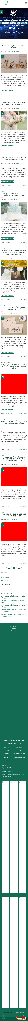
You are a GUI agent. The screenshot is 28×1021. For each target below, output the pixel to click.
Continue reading (14, 36)
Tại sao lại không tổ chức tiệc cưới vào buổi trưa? (14, 46)
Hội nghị (6, 753)
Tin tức (19, 750)
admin (17, 51)
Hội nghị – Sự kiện (6, 577)
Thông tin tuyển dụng (19, 753)
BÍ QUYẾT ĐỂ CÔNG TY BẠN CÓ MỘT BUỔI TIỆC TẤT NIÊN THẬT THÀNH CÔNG (14, 366)
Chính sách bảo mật (19, 757)
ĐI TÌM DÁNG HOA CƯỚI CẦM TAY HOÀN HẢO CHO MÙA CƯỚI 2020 (14, 103)
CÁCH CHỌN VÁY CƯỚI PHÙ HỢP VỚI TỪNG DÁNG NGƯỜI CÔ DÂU (14, 422)
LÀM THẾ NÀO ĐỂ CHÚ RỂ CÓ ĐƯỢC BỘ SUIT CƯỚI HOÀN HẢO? (14, 158)
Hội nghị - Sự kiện (5, 362)
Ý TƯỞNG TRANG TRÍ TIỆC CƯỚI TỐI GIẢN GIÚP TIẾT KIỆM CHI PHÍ (14, 194)
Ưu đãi (6, 760)
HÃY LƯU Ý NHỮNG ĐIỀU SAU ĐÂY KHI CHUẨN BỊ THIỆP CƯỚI (14, 308)
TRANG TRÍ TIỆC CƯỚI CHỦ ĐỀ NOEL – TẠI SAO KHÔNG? (14, 515)
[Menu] (26, 3)
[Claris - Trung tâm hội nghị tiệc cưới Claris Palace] (5, 3)
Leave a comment (23, 94)
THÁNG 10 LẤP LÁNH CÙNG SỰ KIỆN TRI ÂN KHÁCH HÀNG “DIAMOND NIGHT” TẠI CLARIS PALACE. (14, 252)
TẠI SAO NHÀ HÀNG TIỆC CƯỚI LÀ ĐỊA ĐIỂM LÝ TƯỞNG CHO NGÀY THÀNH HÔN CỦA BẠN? (14, 459)
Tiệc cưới (3, 43)
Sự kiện (6, 757)
